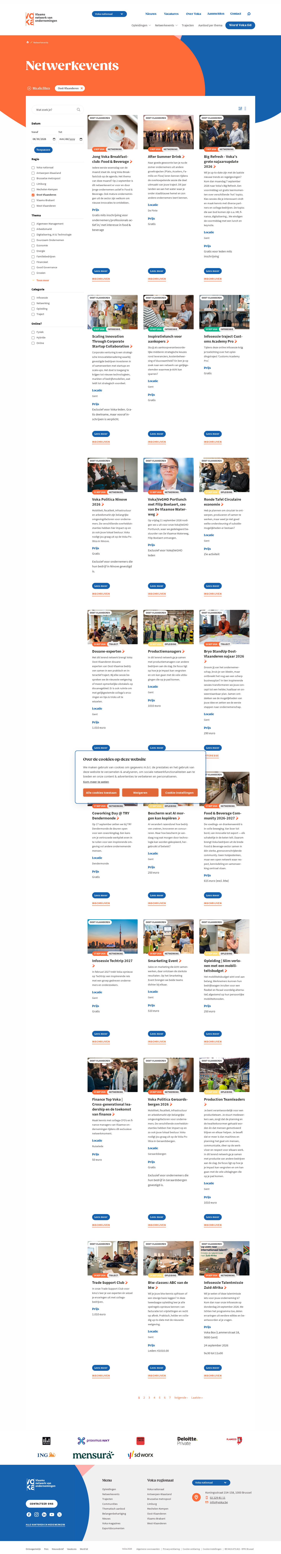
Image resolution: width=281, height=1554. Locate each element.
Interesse (211, 755)
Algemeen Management (50, 223)
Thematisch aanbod (113, 1508)
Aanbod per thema (210, 25)
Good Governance (47, 267)
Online (41, 343)
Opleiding (42, 308)
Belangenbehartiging (114, 1513)
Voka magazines (111, 1523)
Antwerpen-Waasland (49, 173)
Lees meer (102, 271)
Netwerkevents (164, 25)
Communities (110, 1504)
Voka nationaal (45, 167)
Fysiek (40, 332)
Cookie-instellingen (179, 792)
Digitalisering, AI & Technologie (54, 234)
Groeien (41, 273)
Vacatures (171, 14)
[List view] (246, 108)
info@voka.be (219, 1502)
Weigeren (140, 792)
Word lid (84, 1549)
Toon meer (43, 280)
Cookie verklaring (191, 1549)
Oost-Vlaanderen (68, 88)
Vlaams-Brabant (46, 200)
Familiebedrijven (46, 256)
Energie (41, 251)
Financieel (43, 262)
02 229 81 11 (217, 1497)
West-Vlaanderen (46, 205)
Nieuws (150, 14)
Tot (60, 132)
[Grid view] (240, 108)
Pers (46, 1549)
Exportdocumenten (113, 1528)
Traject (41, 314)
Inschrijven (101, 278)
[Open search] (251, 14)
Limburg (42, 184)
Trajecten (188, 25)
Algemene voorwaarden (148, 1549)
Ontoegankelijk (33, 1549)
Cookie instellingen (212, 1549)
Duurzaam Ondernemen (51, 240)
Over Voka (193, 14)
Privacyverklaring (171, 1549)
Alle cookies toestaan (101, 792)
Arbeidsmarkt (45, 229)
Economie (42, 245)
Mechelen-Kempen (47, 189)
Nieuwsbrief (58, 1549)
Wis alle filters (41, 88)
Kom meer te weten (96, 781)
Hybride (41, 337)
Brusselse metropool (49, 178)
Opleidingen (139, 25)
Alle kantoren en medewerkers (45, 1524)
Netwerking (43, 303)
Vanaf (35, 132)
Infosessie (42, 297)
